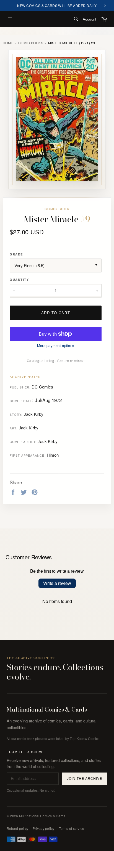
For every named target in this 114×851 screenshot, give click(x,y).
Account (89, 19)
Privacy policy (43, 828)
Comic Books (30, 43)
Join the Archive (84, 778)
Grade (16, 254)
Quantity (19, 279)
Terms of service (71, 828)
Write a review (57, 583)
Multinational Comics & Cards (47, 709)
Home (8, 43)
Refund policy (17, 828)
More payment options (55, 345)
